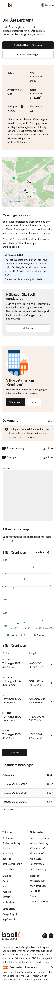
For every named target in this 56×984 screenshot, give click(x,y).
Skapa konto (15, 402)
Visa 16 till (8, 809)
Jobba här (7, 891)
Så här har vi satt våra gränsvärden (24, 279)
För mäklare (8, 869)
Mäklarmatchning (38, 869)
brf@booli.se (14, 134)
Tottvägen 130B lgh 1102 (15, 784)
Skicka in (28, 328)
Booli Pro (6, 858)
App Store (7, 919)
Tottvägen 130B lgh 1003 (15, 802)
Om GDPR (35, 891)
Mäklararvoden (37, 864)
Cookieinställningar (39, 901)
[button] (28, 182)
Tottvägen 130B (11, 663)
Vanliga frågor (9, 902)
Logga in (34, 402)
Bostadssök (8, 838)
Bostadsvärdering (11, 843)
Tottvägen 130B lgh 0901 (15, 793)
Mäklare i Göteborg (39, 843)
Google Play (8, 914)
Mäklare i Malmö (37, 848)
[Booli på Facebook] (51, 935)
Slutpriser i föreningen (28, 54)
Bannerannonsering (12, 864)
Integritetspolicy (38, 886)
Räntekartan (8, 853)
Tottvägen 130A (11, 681)
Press (5, 886)
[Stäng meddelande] (52, 967)
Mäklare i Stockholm (39, 838)
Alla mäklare (35, 858)
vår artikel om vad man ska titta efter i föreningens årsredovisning (26, 243)
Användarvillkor (37, 880)
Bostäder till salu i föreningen (28, 45)
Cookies (34, 896)
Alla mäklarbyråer (38, 853)
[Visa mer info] (22, 106)
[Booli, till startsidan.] (10, 5)
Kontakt (6, 896)
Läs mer (42, 979)
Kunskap (6, 848)
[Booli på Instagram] (44, 935)
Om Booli (7, 881)
